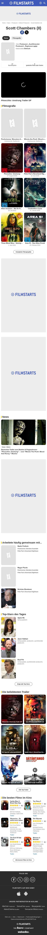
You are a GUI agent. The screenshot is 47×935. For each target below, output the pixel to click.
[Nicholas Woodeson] (8, 598)
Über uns (8, 917)
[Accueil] (22, 3)
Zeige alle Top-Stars (23, 684)
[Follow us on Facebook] (14, 879)
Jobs (14, 917)
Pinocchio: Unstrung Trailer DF (12, 722)
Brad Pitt (21, 660)
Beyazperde (36, 906)
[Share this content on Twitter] (27, 32)
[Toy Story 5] (27, 805)
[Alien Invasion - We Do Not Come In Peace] (12, 192)
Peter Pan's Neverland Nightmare (35, 174)
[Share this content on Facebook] (22, 32)
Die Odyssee (37, 818)
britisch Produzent (24, 23)
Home (4, 23)
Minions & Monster (36, 838)
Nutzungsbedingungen (33, 917)
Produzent (14, 23)
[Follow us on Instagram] (27, 879)
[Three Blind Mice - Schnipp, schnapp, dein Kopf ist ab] (12, 227)
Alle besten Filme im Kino (23, 860)
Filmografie (9, 105)
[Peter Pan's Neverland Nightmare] (35, 158)
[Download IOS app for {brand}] (20, 893)
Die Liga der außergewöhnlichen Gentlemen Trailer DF (12, 752)
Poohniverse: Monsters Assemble (12, 139)
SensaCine (21, 906)
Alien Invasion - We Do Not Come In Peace (12, 208)
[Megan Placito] (8, 577)
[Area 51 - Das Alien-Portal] (35, 227)
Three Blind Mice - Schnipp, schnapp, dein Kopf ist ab (12, 243)
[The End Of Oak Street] (4, 841)
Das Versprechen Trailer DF (35, 722)
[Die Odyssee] (27, 822)
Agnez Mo (21, 618)
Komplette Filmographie (23, 252)
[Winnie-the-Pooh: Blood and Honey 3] (35, 123)
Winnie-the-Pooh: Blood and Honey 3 (35, 139)
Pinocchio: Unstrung (12, 174)
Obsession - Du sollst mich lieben (16, 819)
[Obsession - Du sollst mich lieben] (4, 822)
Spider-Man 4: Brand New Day (15, 802)
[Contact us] (33, 879)
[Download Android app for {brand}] (27, 893)
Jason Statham (23, 639)
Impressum (20, 917)
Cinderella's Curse (35, 208)
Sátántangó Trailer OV (35, 782)
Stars (8, 23)
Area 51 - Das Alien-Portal (35, 243)
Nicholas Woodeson (25, 589)
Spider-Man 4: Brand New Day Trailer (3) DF (35, 752)
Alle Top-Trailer (23, 790)
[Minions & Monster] (27, 841)
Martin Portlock (23, 546)
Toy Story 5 (37, 801)
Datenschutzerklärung (18, 919)
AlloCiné (5, 906)
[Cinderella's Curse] (35, 192)
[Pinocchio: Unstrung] (12, 158)
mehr (35, 46)
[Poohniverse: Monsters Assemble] (12, 123)
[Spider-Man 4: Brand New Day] (4, 805)
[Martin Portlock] (8, 555)
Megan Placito (23, 568)
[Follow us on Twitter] (20, 879)
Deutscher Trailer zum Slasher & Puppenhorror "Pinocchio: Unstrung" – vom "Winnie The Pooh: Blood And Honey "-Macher (22, 452)
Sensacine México (32, 909)
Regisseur (29, 46)
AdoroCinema (9, 909)
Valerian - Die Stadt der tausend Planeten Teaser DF (12, 782)
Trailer (12, 815)
